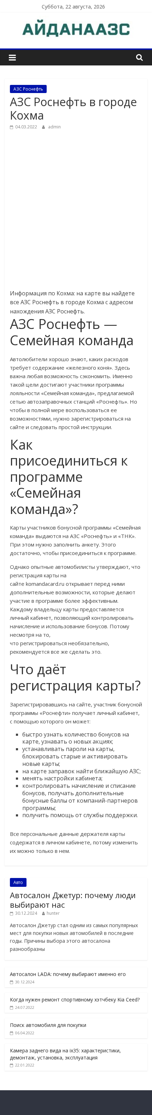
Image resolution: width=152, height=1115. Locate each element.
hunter (53, 913)
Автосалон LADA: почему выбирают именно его (68, 974)
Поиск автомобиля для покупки (48, 1025)
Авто (18, 882)
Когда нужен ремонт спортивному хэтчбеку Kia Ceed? (75, 999)
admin (54, 127)
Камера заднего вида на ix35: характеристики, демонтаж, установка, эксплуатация (65, 1054)
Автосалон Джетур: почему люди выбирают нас (73, 899)
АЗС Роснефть (28, 89)
